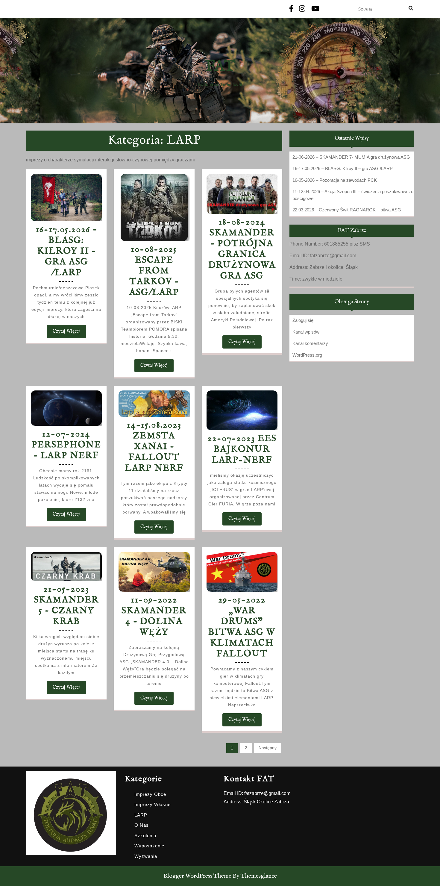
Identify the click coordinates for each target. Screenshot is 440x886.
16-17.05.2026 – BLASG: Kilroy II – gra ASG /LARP (66, 251)
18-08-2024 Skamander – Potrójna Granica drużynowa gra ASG (242, 249)
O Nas (141, 825)
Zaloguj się (302, 320)
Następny (268, 747)
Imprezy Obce (150, 794)
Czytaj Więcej (69, 333)
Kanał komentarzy (310, 343)
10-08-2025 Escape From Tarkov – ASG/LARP (154, 271)
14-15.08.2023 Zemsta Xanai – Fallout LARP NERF (154, 446)
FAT (220, 66)
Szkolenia (145, 835)
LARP (140, 814)
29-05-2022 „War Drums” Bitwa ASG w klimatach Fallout (241, 627)
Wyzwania (145, 856)
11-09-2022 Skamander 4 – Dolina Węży (154, 616)
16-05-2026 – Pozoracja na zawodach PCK (334, 180)
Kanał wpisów (305, 331)
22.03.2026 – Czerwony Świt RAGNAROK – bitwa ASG (346, 209)
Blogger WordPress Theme (197, 876)
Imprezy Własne (152, 804)
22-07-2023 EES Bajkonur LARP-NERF (242, 449)
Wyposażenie (149, 845)
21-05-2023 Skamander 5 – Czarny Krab (66, 605)
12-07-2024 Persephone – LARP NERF (66, 444)
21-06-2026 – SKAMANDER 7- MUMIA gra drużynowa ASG (351, 157)
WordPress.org (307, 355)
